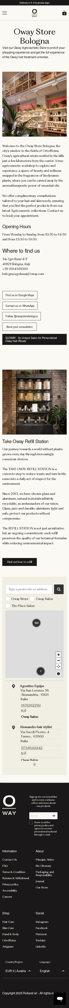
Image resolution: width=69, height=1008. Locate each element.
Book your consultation (20, 327)
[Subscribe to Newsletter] (54, 815)
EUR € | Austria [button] (16, 971)
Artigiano (8, 946)
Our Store (42, 887)
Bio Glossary (43, 865)
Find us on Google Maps (20, 295)
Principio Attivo (45, 859)
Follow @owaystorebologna (22, 316)
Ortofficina (9, 940)
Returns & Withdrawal (15, 878)
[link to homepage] (9, 815)
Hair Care (8, 921)
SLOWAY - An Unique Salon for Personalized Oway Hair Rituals (31, 339)
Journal (40, 881)
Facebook (41, 928)
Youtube (41, 940)
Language (45, 961)
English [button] (45, 971)
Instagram (42, 921)
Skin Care (8, 928)
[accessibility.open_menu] (16, 13)
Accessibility (9, 890)
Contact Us (9, 859)
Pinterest (41, 934)
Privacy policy (10, 884)
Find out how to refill (19, 562)
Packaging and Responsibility (45, 873)
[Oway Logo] (34, 13)
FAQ (5, 865)
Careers (7, 896)
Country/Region (14, 961)
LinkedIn (41, 946)
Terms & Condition (13, 872)
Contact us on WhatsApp (20, 306)
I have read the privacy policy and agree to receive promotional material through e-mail (45, 828)
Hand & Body (10, 934)
